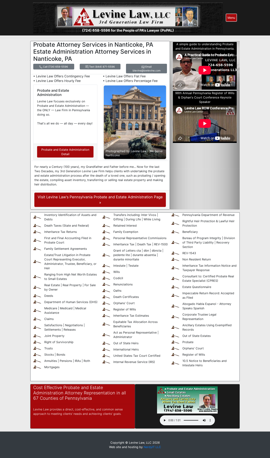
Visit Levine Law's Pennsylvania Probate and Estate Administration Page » (100, 200)
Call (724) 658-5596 (55, 66)
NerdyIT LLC (152, 447)
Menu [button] (231, 17)
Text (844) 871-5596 (101, 66)
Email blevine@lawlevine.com (147, 68)
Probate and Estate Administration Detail (65, 152)
